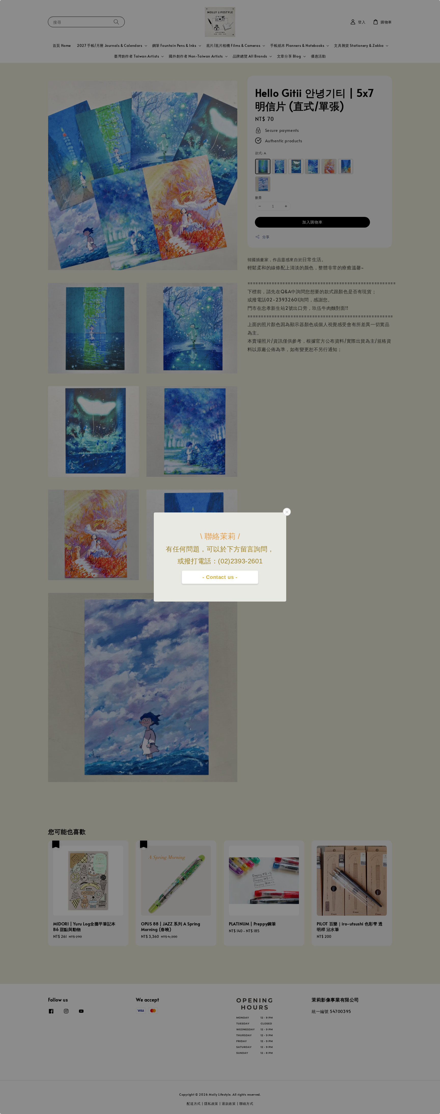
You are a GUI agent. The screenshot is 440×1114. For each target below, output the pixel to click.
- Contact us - (219, 577)
